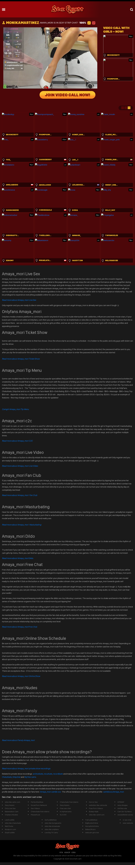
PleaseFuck (35, 815)
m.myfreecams (65, 811)
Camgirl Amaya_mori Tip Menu (15, 409)
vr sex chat (127, 820)
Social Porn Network (39, 805)
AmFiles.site (122, 808)
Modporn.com (10, 829)
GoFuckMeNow (51, 820)
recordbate (58, 774)
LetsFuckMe (9, 820)
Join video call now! (67, 94)
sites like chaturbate (13, 823)
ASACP (67, 852)
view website (128, 823)
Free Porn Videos (96, 808)
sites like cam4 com (96, 815)
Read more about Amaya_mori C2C (17, 441)
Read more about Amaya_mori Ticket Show (21, 359)
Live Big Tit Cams (51, 832)
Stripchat (16, 777)
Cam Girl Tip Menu (124, 811)
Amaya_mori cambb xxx (50, 792)
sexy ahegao (122, 805)
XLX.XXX (63, 815)
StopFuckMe (10, 832)
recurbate (48, 774)
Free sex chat (65, 808)
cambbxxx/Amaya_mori (113, 792)
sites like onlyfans (52, 829)
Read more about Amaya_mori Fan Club (19, 495)
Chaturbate (7, 777)
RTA (61, 852)
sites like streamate (52, 826)
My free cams (30, 777)
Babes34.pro (90, 829)
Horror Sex (93, 802)
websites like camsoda (98, 805)
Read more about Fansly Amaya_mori (18, 740)
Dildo (17, 558)
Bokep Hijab (93, 811)
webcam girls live (92, 832)
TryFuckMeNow (91, 820)
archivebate (38, 774)
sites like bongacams (53, 823)
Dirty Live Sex (10, 808)
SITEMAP (120, 802)
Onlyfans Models (11, 815)
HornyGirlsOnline (92, 826)
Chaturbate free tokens (40, 811)
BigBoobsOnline (91, 823)
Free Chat (19, 627)
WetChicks (9, 826)
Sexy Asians (9, 805)
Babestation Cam (11, 811)
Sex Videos (35, 808)
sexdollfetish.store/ (125, 815)
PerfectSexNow (37, 802)
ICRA (73, 852)
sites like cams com (12, 802)
